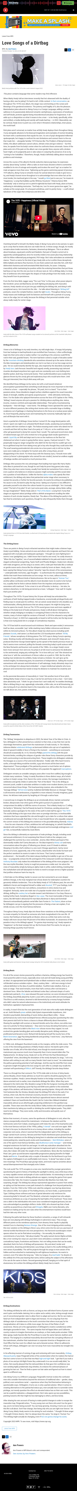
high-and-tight (44, 1359)
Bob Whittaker (58, 1140)
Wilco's (28, 1068)
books (48, 292)
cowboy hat (23, 893)
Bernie (14, 1156)
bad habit (56, 1255)
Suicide (14, 634)
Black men (35, 1028)
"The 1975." (66, 811)
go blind (47, 178)
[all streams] (74, 10)
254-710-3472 (48, 1471)
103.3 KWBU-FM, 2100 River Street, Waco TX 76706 (34, 1476)
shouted (48, 885)
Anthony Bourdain (10, 861)
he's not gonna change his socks (54, 1417)
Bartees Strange (30, 1225)
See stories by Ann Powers (24, 1453)
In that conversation (58, 101)
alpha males (48, 475)
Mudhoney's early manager (50, 1143)
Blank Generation (10, 1037)
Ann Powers (12, 49)
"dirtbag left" (65, 289)
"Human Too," (63, 578)
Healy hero (10, 368)
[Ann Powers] (6, 1448)
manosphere (66, 769)
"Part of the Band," (44, 491)
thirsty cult (58, 843)
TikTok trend (23, 790)
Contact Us (32, 1471)
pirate (23, 1012)
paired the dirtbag (50, 753)
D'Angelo (39, 1207)
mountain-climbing (16, 360)
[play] (5, 10)
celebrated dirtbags (24, 747)
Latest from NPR (7, 36)
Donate (69, 3)
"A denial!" (47, 1126)
